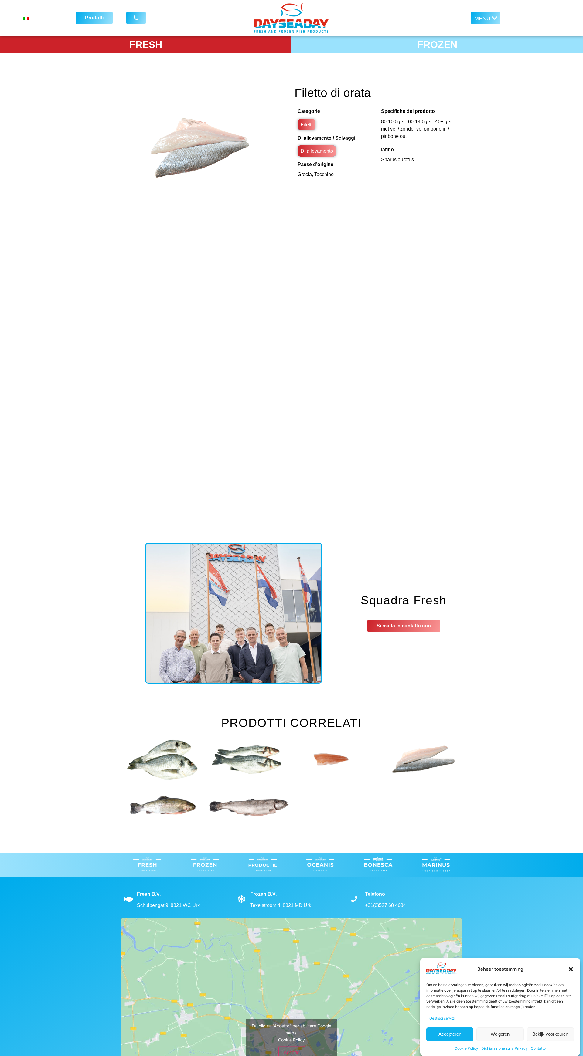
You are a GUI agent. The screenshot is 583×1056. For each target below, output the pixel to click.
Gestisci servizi (442, 1018)
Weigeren (500, 1034)
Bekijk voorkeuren (550, 1034)
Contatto (538, 1048)
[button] (571, 969)
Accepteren (449, 1034)
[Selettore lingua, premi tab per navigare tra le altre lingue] (41, 18)
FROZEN (437, 44)
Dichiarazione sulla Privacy (504, 1048)
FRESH (145, 44)
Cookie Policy (466, 1048)
